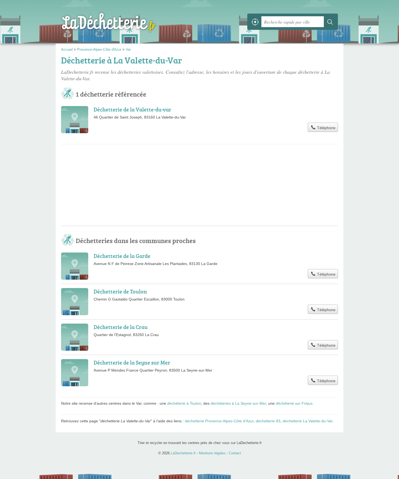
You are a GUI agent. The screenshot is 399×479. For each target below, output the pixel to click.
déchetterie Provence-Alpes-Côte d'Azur (219, 421)
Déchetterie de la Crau (121, 327)
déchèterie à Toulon (184, 403)
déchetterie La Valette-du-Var (307, 421)
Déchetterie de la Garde (122, 256)
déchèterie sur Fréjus (294, 403)
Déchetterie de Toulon (120, 291)
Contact (235, 453)
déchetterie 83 (268, 421)
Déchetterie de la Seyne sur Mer (132, 362)
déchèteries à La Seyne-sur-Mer (238, 403)
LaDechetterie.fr (120, 21)
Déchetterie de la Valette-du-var (132, 109)
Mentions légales (212, 453)
